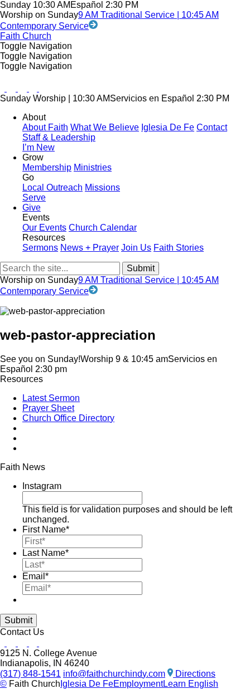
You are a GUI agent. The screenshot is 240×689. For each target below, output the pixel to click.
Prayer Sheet (48, 408)
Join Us (136, 247)
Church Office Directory (68, 418)
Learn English (190, 683)
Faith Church (25, 36)
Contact (211, 127)
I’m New (38, 147)
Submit (18, 620)
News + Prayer (89, 247)
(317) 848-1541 (30, 673)
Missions (102, 187)
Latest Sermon (51, 398)
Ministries (93, 167)
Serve (34, 197)
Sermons (40, 247)
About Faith (45, 127)
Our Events (44, 227)
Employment (138, 683)
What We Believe (104, 127)
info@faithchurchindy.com (114, 673)
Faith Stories (178, 247)
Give (31, 207)
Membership (46, 167)
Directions (194, 673)
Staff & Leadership (58, 137)
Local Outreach (52, 187)
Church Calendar (103, 227)
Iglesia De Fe (167, 127)
